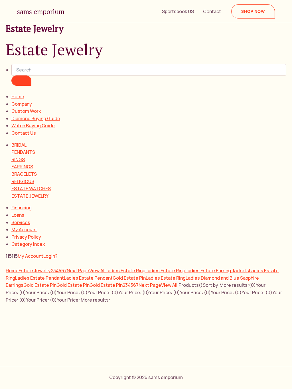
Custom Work (26, 111)
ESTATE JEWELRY (29, 196)
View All (97, 270)
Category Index (28, 244)
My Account (24, 229)
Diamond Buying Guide (35, 118)
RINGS (18, 159)
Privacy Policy (26, 237)
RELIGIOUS (22, 181)
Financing (21, 207)
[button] (253, 11)
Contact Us (23, 133)
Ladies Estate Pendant (39, 278)
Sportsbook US (178, 11)
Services (20, 222)
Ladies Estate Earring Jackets (217, 270)
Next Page (78, 270)
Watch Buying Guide (33, 125)
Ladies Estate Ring (125, 270)
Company (21, 104)
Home (17, 96)
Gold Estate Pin (129, 278)
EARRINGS (22, 166)
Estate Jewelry (35, 270)
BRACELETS (24, 174)
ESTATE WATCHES (31, 188)
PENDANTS (23, 152)
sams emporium (40, 11)
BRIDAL (19, 145)
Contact (212, 11)
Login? (50, 256)
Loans (17, 215)
